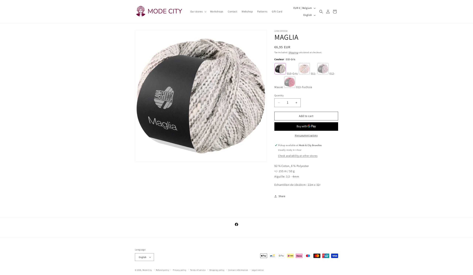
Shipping (293, 52)
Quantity (279, 95)
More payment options (306, 135)
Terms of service (198, 270)
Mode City (147, 270)
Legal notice (258, 270)
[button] (198, 11)
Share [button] (282, 196)
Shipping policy (217, 270)
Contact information (238, 270)
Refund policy (162, 270)
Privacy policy (179, 270)
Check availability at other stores (297, 155)
